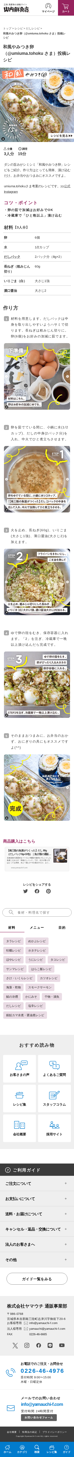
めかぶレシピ (37, 941)
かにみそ (31, 996)
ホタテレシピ (37, 950)
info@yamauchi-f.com (43, 1323)
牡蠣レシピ (13, 950)
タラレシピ (13, 941)
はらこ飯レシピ (41, 969)
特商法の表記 (29, 1432)
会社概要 (12, 1432)
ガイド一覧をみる (37, 1279)
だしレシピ (33, 28)
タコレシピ (57, 959)
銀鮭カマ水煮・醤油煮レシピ (25, 1015)
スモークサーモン (40, 987)
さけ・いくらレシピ (19, 978)
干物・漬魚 (52, 996)
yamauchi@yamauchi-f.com (47, 1328)
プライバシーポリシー (55, 1432)
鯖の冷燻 (12, 996)
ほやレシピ (13, 959)
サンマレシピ (15, 969)
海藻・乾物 (13, 987)
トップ (7, 28)
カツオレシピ (48, 978)
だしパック (12, 257)
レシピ (19, 28)
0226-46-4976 (42, 1370)
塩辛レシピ (35, 1005)
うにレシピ (35, 959)
